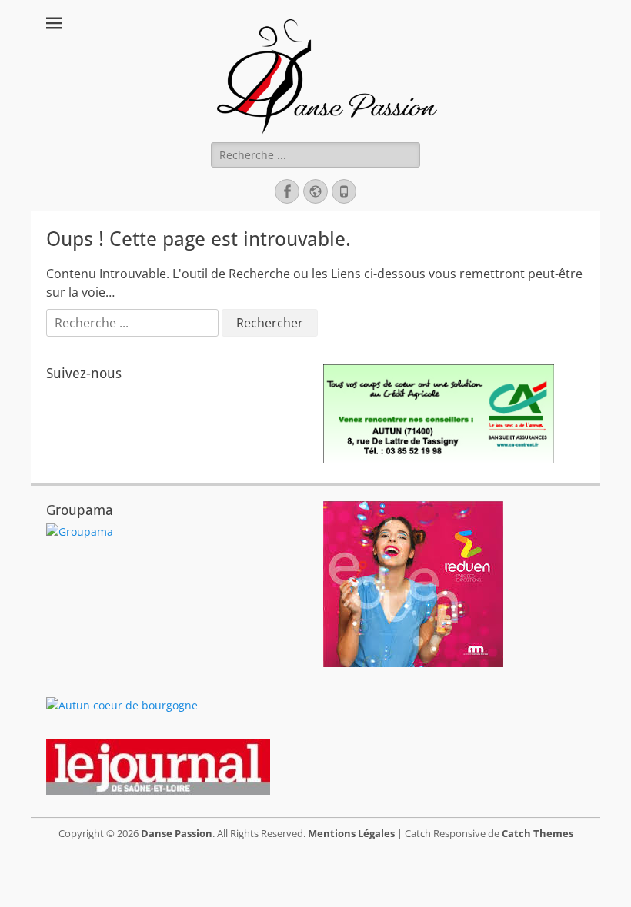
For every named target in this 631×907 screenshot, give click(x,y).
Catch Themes (537, 833)
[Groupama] (79, 531)
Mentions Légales (351, 833)
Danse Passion (176, 833)
